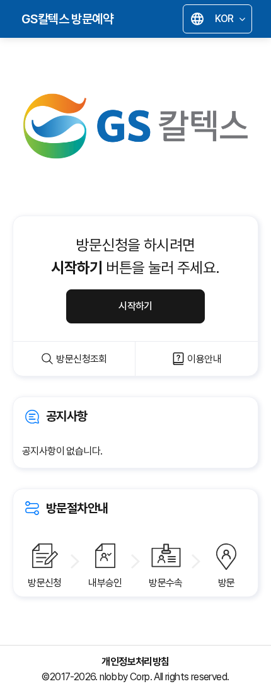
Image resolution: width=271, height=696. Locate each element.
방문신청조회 (81, 359)
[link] (135, 432)
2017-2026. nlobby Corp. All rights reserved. (139, 677)
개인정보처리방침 (135, 662)
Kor (220, 20)
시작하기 (135, 306)
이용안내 (204, 359)
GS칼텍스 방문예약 (67, 18)
